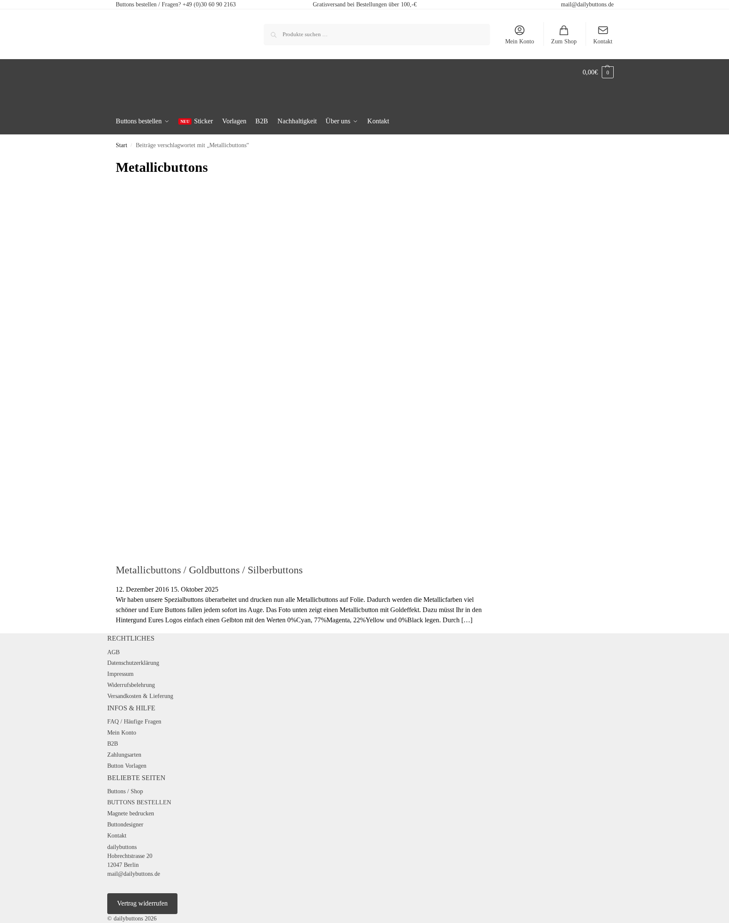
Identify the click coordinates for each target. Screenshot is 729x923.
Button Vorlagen (126, 766)
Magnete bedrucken (130, 813)
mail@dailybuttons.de (587, 4)
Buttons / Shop (125, 791)
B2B (112, 744)
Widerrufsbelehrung (131, 685)
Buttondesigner (125, 824)
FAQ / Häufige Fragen (134, 721)
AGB (113, 652)
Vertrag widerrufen (142, 903)
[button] (598, 72)
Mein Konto (519, 41)
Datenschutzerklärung (133, 663)
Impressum (120, 674)
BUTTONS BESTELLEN (139, 802)
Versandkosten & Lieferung (140, 696)
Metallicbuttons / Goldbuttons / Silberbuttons (209, 569)
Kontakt (602, 41)
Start (121, 145)
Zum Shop (564, 41)
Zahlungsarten (124, 755)
